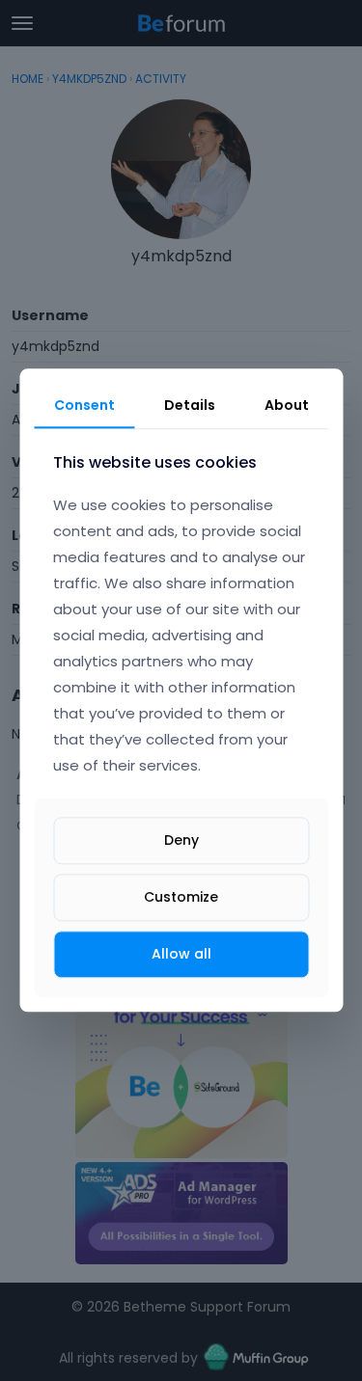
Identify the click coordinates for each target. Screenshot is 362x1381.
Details (189, 405)
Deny (181, 840)
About (287, 405)
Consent (84, 405)
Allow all (181, 953)
